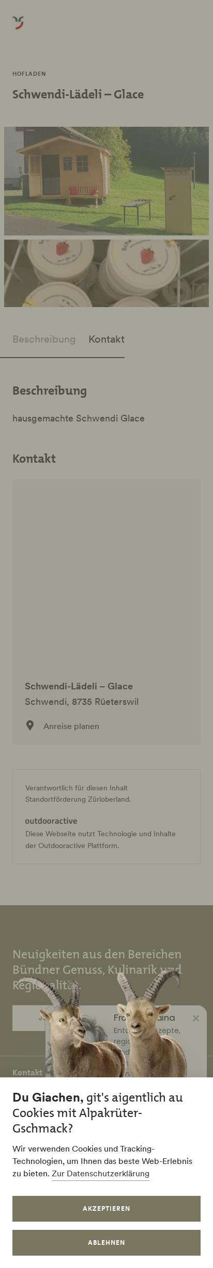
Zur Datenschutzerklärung (100, 1173)
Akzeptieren (106, 1208)
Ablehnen (106, 1242)
